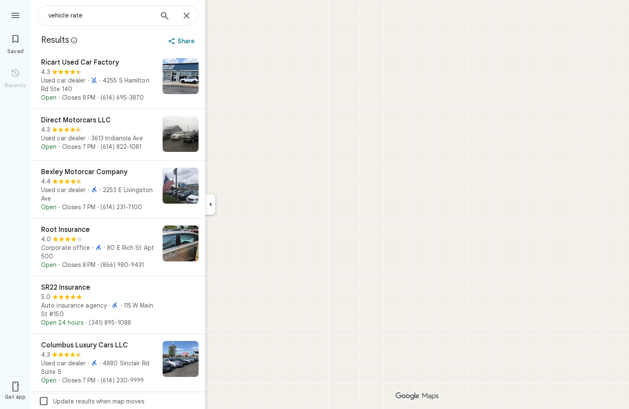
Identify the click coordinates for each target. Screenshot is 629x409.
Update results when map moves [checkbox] (91, 401)
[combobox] (100, 15)
